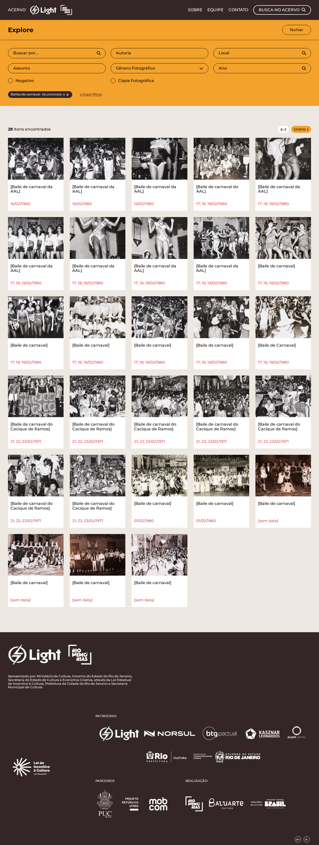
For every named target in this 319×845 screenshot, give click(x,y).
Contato (238, 10)
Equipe (215, 10)
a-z (283, 129)
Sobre (195, 10)
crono (300, 129)
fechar (296, 29)
